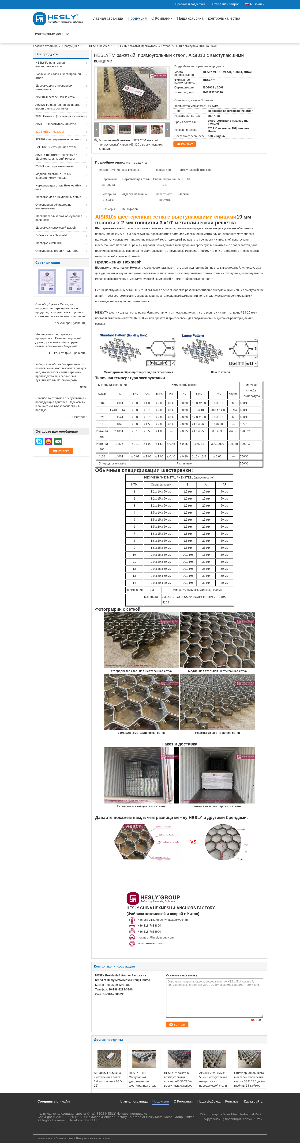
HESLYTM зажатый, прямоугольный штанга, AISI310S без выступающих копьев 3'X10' (178, 1081)
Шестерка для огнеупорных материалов (53, 87)
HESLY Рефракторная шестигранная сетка (50, 64)
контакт (187, 144)
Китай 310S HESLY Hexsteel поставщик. (117, 1113)
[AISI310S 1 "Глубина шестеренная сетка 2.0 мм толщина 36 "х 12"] (109, 1059)
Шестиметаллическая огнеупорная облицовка (58, 218)
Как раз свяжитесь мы (93, 1138)
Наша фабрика (190, 18)
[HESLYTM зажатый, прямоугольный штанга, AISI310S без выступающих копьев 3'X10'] (179, 1059)
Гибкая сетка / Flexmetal (51, 235)
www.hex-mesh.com (150, 943)
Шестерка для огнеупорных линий (58, 197)
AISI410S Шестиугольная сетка (56, 124)
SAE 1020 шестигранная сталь (55, 147)
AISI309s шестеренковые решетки (58, 139)
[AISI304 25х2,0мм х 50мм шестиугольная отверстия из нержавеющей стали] (214, 1059)
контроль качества (224, 18)
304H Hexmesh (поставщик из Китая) (60, 116)
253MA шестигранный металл (55, 166)
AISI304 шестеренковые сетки (55, 97)
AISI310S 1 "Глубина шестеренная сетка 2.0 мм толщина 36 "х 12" (108, 1079)
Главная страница (107, 18)
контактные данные (52, 34)
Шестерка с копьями (48, 243)
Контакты (232, 1101)
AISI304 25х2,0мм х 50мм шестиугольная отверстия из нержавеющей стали (213, 1079)
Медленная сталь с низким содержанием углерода (53, 175)
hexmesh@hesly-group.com (156, 937)
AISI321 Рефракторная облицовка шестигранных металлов (57, 106)
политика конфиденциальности (62, 1113)
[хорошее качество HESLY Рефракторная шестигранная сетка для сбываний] (47, 281)
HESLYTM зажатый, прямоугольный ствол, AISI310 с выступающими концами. (131, 144)
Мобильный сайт (49, 1128)
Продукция (137, 18)
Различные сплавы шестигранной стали (58, 76)
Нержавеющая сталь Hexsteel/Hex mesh (58, 187)
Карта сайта (253, 1101)
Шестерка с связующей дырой (55, 227)
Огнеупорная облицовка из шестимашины (53, 206)
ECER (94, 1120)
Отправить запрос (226, 4)
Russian (256, 4)
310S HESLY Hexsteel (96, 46)
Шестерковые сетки (109, 228)
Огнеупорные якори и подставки (57, 250)
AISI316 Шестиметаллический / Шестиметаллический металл (56, 156)
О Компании (161, 18)
